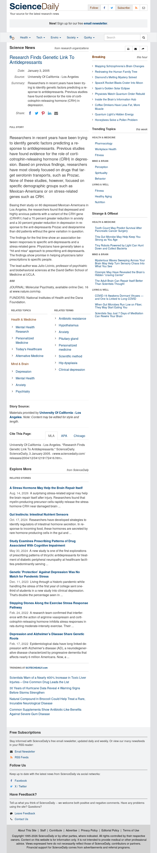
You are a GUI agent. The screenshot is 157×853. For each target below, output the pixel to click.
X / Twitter (21, 786)
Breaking (98, 57)
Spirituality (101, 173)
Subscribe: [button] (124, 8)
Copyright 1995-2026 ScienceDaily (33, 836)
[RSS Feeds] (136, 8)
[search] (143, 37)
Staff (43, 830)
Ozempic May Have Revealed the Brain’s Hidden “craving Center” (120, 273)
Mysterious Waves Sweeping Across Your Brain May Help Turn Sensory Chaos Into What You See (120, 263)
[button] (128, 49)
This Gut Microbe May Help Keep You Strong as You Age (118, 238)
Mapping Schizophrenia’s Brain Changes (119, 66)
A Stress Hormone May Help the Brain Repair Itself (46, 488)
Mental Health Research (25, 329)
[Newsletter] (143, 8)
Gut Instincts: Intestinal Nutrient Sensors (39, 514)
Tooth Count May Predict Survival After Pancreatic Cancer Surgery (118, 229)
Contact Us (21, 819)
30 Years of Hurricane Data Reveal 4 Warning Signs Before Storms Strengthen (45, 690)
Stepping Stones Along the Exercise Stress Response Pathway (49, 605)
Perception (101, 167)
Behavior (100, 178)
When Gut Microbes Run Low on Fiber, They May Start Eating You (118, 305)
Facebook (21, 780)
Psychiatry (23, 391)
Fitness (99, 155)
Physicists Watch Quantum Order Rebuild (120, 94)
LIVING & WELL (100, 184)
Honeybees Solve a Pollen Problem (116, 120)
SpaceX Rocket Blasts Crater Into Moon (119, 83)
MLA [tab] (51, 435)
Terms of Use (131, 830)
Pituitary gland (68, 338)
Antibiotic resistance (72, 318)
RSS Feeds (22, 757)
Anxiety (21, 385)
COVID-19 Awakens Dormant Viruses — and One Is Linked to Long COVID (119, 297)
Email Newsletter (25, 751)
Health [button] (24, 37)
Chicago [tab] (79, 435)
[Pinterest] (43, 113)
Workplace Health (105, 149)
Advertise (71, 830)
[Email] (56, 113)
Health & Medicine (23, 319)
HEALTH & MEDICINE (103, 137)
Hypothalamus (68, 325)
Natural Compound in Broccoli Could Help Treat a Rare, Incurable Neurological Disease (47, 701)
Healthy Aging (103, 196)
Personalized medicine (68, 347)
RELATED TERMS (64, 310)
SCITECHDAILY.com (37, 667)
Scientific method (70, 356)
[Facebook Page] (104, 8)
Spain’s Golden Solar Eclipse (112, 88)
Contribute (55, 830)
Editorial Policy (110, 830)
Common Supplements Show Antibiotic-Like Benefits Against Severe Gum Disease (45, 711)
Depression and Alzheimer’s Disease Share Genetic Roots (47, 636)
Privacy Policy (89, 830)
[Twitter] (36, 113)
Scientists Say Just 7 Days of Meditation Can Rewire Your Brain (119, 314)
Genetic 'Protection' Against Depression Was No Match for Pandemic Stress (45, 574)
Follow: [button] (94, 8)
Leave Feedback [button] (25, 813)
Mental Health (25, 378)
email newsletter (95, 23)
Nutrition (100, 202)
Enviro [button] (55, 37)
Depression (23, 371)
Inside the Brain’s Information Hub (115, 99)
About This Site (27, 830)
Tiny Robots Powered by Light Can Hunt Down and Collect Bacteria (119, 246)
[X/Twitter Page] (112, 8)
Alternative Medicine (29, 356)
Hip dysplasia (68, 363)
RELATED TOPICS (21, 310)
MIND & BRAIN (100, 161)
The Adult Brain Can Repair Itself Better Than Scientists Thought (119, 282)
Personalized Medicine (25, 340)
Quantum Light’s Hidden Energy (114, 114)
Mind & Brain (20, 364)
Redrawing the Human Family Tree (116, 71)
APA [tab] (64, 435)
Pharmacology (103, 143)
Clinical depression (72, 369)
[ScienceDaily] (34, 6)
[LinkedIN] (49, 113)
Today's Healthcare (29, 349)
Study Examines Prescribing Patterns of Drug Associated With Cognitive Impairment (43, 543)
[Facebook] (30, 113)
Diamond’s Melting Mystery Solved (116, 77)
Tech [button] (39, 37)
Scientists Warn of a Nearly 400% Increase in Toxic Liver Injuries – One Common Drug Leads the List (48, 679)
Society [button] (71, 37)
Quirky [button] (88, 37)
